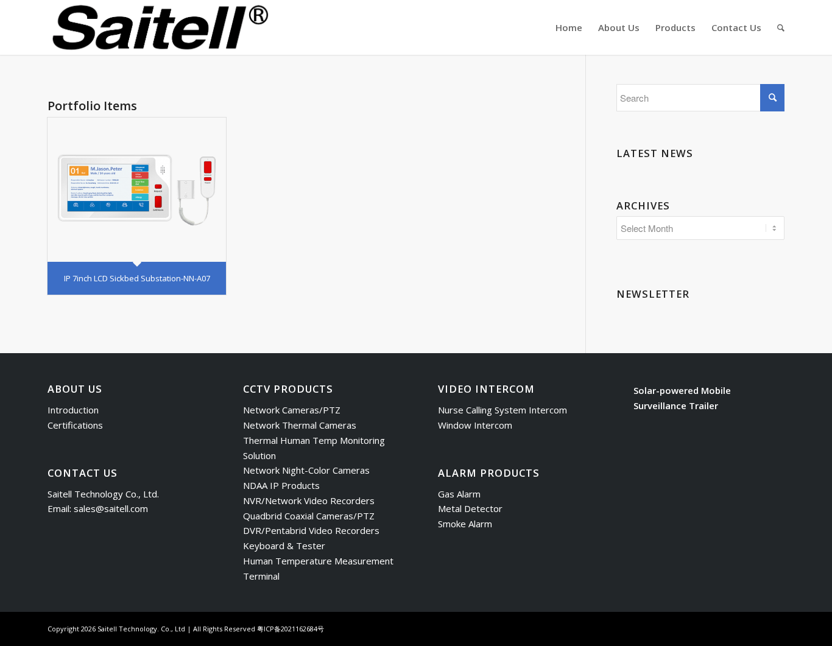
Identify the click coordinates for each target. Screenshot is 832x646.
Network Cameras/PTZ (291, 410)
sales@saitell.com (111, 508)
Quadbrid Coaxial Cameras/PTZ (309, 516)
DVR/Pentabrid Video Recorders (311, 530)
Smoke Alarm (465, 524)
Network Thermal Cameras (299, 425)
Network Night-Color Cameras (306, 470)
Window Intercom (475, 425)
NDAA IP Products (281, 485)
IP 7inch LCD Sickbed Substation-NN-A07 (137, 278)
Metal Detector (470, 508)
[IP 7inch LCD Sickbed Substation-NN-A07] (137, 190)
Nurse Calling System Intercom (502, 410)
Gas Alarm (459, 494)
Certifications (75, 425)
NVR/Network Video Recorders (309, 500)
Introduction (73, 410)
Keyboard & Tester (284, 545)
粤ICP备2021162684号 (290, 628)
